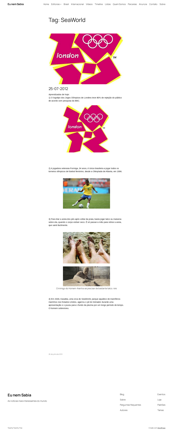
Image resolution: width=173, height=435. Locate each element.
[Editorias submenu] (60, 4)
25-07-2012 (58, 88)
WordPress (161, 428)
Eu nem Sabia (16, 4)
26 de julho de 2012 (55, 354)
